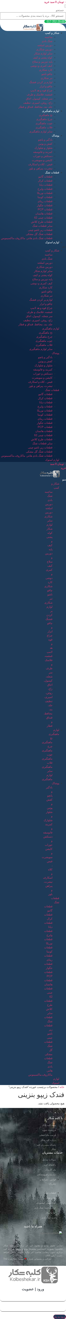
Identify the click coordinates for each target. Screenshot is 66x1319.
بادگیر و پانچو (45, 139)
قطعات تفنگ (52, 172)
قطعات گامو (45, 176)
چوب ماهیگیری (44, 123)
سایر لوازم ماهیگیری (40, 131)
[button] (65, 6)
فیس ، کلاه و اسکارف (40, 164)
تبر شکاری (46, 78)
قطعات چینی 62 (43, 217)
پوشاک (55, 135)
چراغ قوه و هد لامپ (41, 90)
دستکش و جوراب (42, 156)
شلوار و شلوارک (43, 147)
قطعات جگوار (44, 205)
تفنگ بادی (47, 41)
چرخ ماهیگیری (44, 119)
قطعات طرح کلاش (41, 221)
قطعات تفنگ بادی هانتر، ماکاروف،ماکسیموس (26, 238)
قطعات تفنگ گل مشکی (39, 234)
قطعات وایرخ (45, 188)
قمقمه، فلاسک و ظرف (39, 94)
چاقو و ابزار (46, 86)
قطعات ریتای (45, 201)
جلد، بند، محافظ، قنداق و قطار (35, 106)
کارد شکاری (45, 69)
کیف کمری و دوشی (41, 65)
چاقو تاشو (46, 74)
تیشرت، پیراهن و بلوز (40, 168)
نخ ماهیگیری (45, 115)
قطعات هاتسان (43, 213)
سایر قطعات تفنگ (42, 225)
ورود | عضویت (33, 1289)
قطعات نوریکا (44, 193)
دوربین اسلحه (44, 45)
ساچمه (48, 37)
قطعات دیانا (45, 184)
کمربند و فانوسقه (42, 152)
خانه (62, 1087)
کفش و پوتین (45, 143)
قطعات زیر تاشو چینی (40, 229)
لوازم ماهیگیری (50, 110)
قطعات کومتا (45, 197)
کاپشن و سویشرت (42, 160)
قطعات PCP (45, 209)
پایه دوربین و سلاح (42, 61)
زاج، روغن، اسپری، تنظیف (37, 102)
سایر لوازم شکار (43, 53)
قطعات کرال (45, 180)
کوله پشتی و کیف (42, 57)
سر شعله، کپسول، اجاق (39, 98)
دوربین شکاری (44, 49)
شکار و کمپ (52, 32)
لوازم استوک (52, 242)
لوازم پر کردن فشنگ (40, 82)
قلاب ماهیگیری (44, 127)
